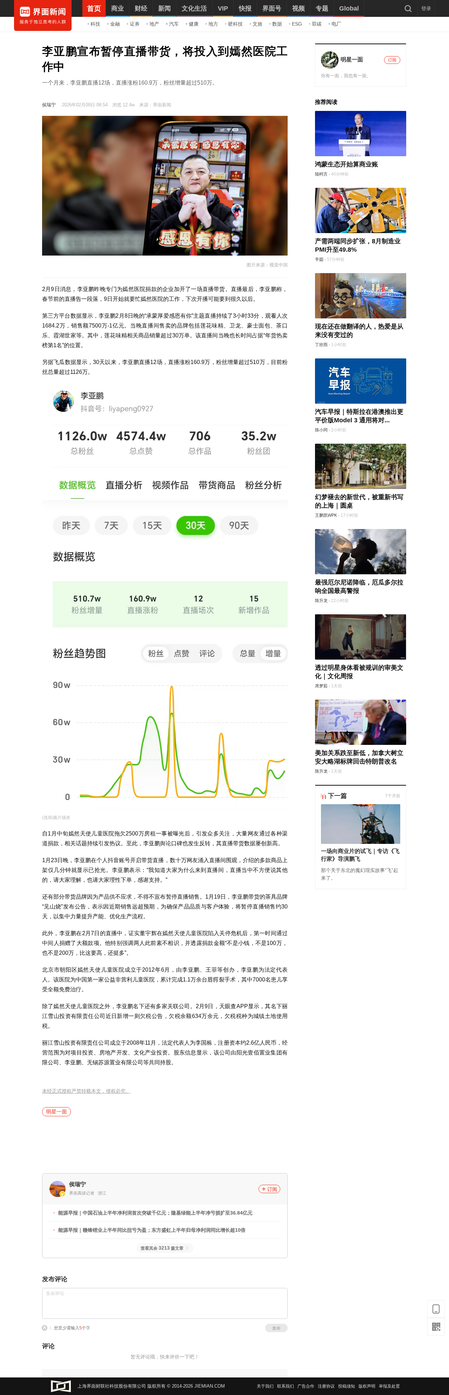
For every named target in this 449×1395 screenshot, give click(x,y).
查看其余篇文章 (162, 1248)
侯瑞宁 (49, 104)
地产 (154, 24)
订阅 (272, 1189)
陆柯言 (321, 174)
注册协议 (326, 1386)
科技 (95, 24)
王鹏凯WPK (326, 515)
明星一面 (56, 1112)
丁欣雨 (321, 344)
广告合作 (305, 1386)
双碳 (317, 24)
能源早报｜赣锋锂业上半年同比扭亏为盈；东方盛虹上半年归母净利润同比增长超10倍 (152, 1230)
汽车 (174, 24)
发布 (276, 1328)
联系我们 (285, 1386)
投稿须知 (346, 1386)
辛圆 (319, 259)
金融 (115, 24)
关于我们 (265, 1386)
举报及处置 (389, 1386)
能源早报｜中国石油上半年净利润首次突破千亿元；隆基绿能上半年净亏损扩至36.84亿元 (155, 1213)
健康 (194, 24)
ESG (297, 24)
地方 (213, 24)
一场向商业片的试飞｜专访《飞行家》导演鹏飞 (360, 855)
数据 (277, 24)
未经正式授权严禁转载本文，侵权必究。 (86, 1091)
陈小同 (321, 430)
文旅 (257, 24)
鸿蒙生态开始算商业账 (346, 164)
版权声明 (366, 1386)
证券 (135, 24)
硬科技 (235, 24)
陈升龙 (321, 600)
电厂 (336, 24)
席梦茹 (321, 685)
